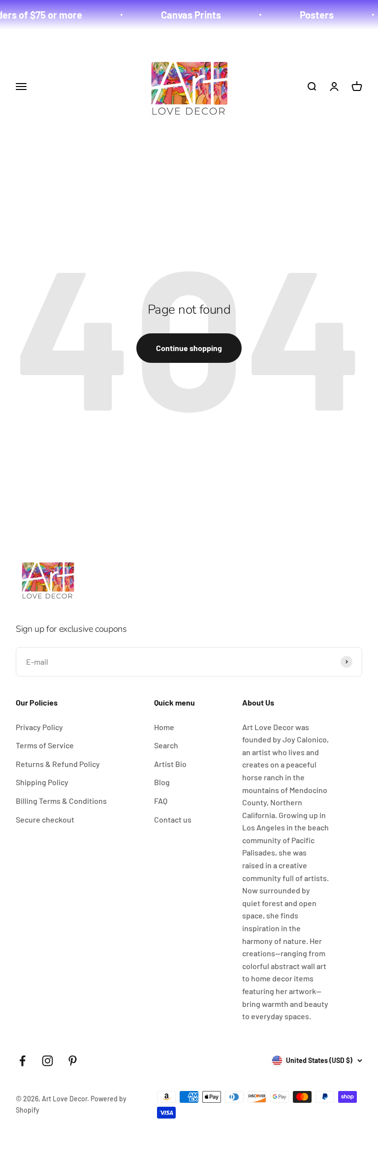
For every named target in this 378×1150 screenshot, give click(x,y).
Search (166, 745)
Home (164, 727)
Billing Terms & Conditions (61, 800)
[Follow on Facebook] (22, 1060)
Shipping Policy (42, 782)
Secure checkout (45, 819)
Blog (162, 782)
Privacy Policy (39, 727)
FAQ (160, 800)
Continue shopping (189, 348)
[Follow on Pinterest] (72, 1060)
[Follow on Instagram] (47, 1060)
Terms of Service (45, 745)
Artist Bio (170, 763)
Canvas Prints (183, 15)
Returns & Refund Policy (58, 763)
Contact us (172, 819)
